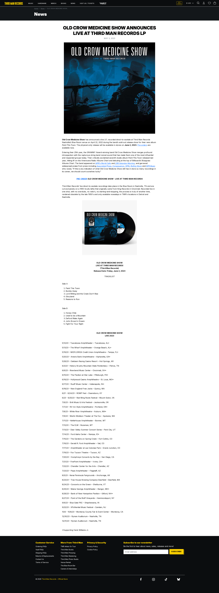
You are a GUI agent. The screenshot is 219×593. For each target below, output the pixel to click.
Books (63, 3)
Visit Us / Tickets (87, 3)
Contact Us (40, 559)
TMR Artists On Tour (68, 546)
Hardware (42, 3)
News (73, 3)
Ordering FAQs (41, 546)
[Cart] (215, 3)
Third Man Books (67, 550)
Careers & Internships (69, 569)
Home (36, 8)
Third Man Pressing (68, 553)
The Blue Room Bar (68, 566)
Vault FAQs (40, 550)
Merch (53, 3)
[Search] (198, 3)
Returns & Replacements (45, 556)
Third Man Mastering (68, 556)
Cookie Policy (92, 550)
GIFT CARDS (179, 3)
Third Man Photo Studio (69, 559)
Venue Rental (66, 562)
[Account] (204, 3)
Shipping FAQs (41, 553)
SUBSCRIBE (176, 551)
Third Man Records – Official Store (55, 579)
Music (30, 3)
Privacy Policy (92, 546)
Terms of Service (42, 562)
